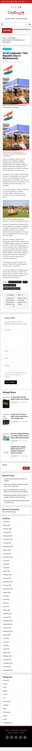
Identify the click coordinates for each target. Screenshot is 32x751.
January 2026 (7, 532)
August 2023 (7, 592)
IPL (4, 698)
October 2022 (7, 628)
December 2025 (7, 536)
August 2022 (7, 635)
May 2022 (6, 645)
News (5, 708)
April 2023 (6, 606)
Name (7, 351)
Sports (5, 716)
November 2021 (7, 663)
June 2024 (6, 560)
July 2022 (6, 638)
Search (4, 465)
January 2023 (7, 617)
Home (7, 730)
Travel (5, 719)
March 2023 (6, 610)
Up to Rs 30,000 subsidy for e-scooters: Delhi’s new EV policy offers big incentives (20, 436)
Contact (22, 733)
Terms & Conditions (13, 733)
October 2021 (7, 666)
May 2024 (6, 564)
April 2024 (6, 567)
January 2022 (7, 659)
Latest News (7, 49)
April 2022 (6, 649)
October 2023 (7, 585)
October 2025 (7, 543)
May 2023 (6, 603)
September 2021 (8, 670)
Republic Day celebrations (12, 288)
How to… (6, 694)
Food (4, 687)
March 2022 (6, 652)
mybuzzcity (15, 402)
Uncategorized (7, 723)
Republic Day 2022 (9, 285)
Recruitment (6, 712)
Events (5, 684)
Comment (8, 330)
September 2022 (8, 631)
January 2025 (7, 553)
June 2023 (6, 599)
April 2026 (6, 521)
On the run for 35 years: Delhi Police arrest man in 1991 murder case (19, 416)
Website (7, 365)
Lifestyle (5, 705)
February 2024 (7, 574)
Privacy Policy (14, 730)
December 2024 (7, 557)
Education (6, 680)
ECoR (25, 282)
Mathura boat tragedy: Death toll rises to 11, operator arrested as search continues (13, 1)
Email (7, 358)
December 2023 (7, 582)
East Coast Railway (15, 282)
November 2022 (7, 624)
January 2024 (7, 578)
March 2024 (6, 571)
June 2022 (6, 642)
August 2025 (7, 550)
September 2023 (8, 589)
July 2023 (6, 596)
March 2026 (6, 525)
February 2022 (7, 656)
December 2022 (7, 621)
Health (5, 691)
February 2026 (7, 529)
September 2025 (8, 546)
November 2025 (7, 539)
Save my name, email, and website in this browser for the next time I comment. (16, 375)
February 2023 (7, 613)
